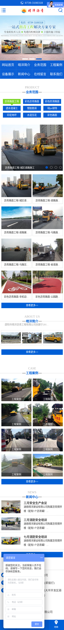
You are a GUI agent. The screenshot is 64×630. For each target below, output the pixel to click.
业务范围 (40, 65)
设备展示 (8, 74)
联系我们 (56, 74)
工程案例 (56, 65)
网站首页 (8, 65)
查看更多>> (32, 305)
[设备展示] (11, 337)
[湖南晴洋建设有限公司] (32, 10)
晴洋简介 (24, 65)
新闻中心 (24, 74)
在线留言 (40, 74)
